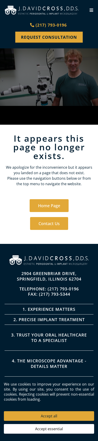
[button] (90, 10)
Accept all (49, 416)
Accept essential (49, 428)
